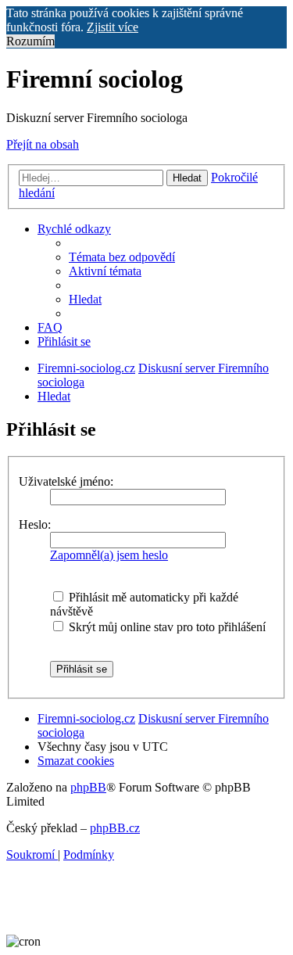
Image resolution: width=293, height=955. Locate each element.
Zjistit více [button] (112, 27)
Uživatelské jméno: (66, 481)
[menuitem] (122, 257)
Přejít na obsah (42, 144)
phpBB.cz (115, 828)
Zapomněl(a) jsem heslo (109, 555)
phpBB (88, 787)
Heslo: (35, 524)
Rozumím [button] (30, 41)
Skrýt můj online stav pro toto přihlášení (166, 627)
